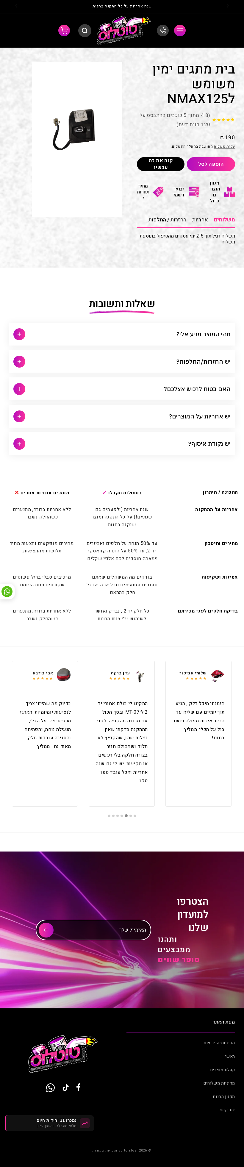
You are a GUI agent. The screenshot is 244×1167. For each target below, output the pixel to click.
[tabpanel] (198, 734)
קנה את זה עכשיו (161, 164)
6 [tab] (113, 816)
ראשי (230, 1056)
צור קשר (227, 1110)
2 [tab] (130, 816)
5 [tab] (117, 816)
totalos (130, 1150)
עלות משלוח (224, 146)
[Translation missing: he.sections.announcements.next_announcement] (16, 6)
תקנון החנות (224, 1096)
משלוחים (224, 220)
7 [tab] (109, 816)
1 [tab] (135, 816)
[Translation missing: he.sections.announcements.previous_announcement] (227, 6)
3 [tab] (126, 816)
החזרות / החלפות (167, 220)
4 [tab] (122, 815)
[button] (180, 30)
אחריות (200, 220)
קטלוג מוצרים (222, 1070)
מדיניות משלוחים (219, 1083)
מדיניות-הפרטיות (219, 1043)
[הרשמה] (46, 930)
